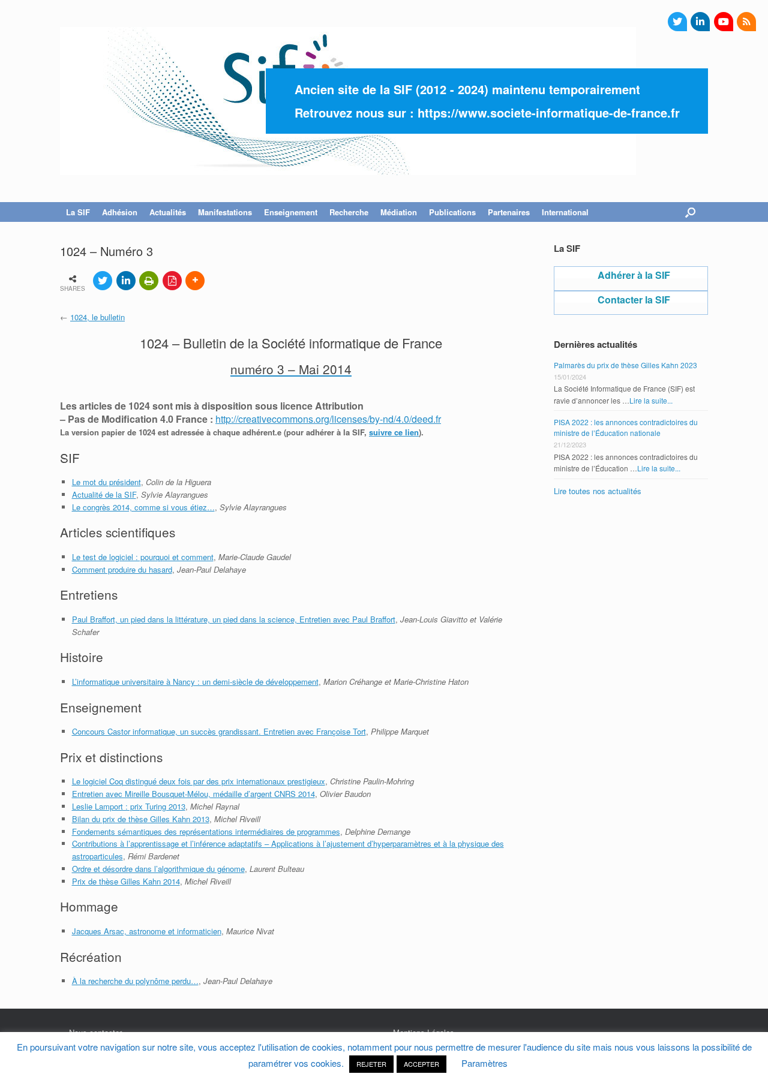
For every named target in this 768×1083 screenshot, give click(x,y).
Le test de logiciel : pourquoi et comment (143, 556)
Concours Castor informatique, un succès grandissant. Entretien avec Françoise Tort (219, 731)
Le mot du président (106, 482)
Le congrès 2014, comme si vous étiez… (143, 507)
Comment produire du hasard (122, 569)
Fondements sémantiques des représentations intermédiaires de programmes (206, 831)
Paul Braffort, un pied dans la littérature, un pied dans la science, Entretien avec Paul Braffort (233, 619)
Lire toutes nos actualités (597, 491)
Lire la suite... (651, 400)
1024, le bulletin (97, 317)
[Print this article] (148, 280)
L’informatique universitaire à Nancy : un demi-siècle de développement (195, 681)
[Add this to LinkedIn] (126, 280)
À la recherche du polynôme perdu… (135, 980)
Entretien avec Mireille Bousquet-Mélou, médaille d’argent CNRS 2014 (193, 793)
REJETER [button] (371, 1064)
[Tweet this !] (102, 280)
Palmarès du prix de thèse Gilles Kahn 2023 (625, 365)
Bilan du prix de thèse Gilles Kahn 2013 (140, 819)
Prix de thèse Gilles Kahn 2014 (126, 881)
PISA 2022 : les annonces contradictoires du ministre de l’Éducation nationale (626, 427)
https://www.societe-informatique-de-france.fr (549, 112)
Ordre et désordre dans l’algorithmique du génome (158, 868)
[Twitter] (677, 21)
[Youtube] (723, 21)
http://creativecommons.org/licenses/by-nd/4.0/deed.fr (328, 419)
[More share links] (195, 280)
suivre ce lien (394, 432)
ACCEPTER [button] (421, 1064)
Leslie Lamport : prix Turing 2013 (128, 806)
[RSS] (746, 21)
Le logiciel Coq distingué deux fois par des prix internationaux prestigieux (198, 781)
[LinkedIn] (700, 21)
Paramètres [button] (484, 1063)
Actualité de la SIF (104, 494)
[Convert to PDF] (172, 280)
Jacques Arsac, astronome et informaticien (146, 931)
